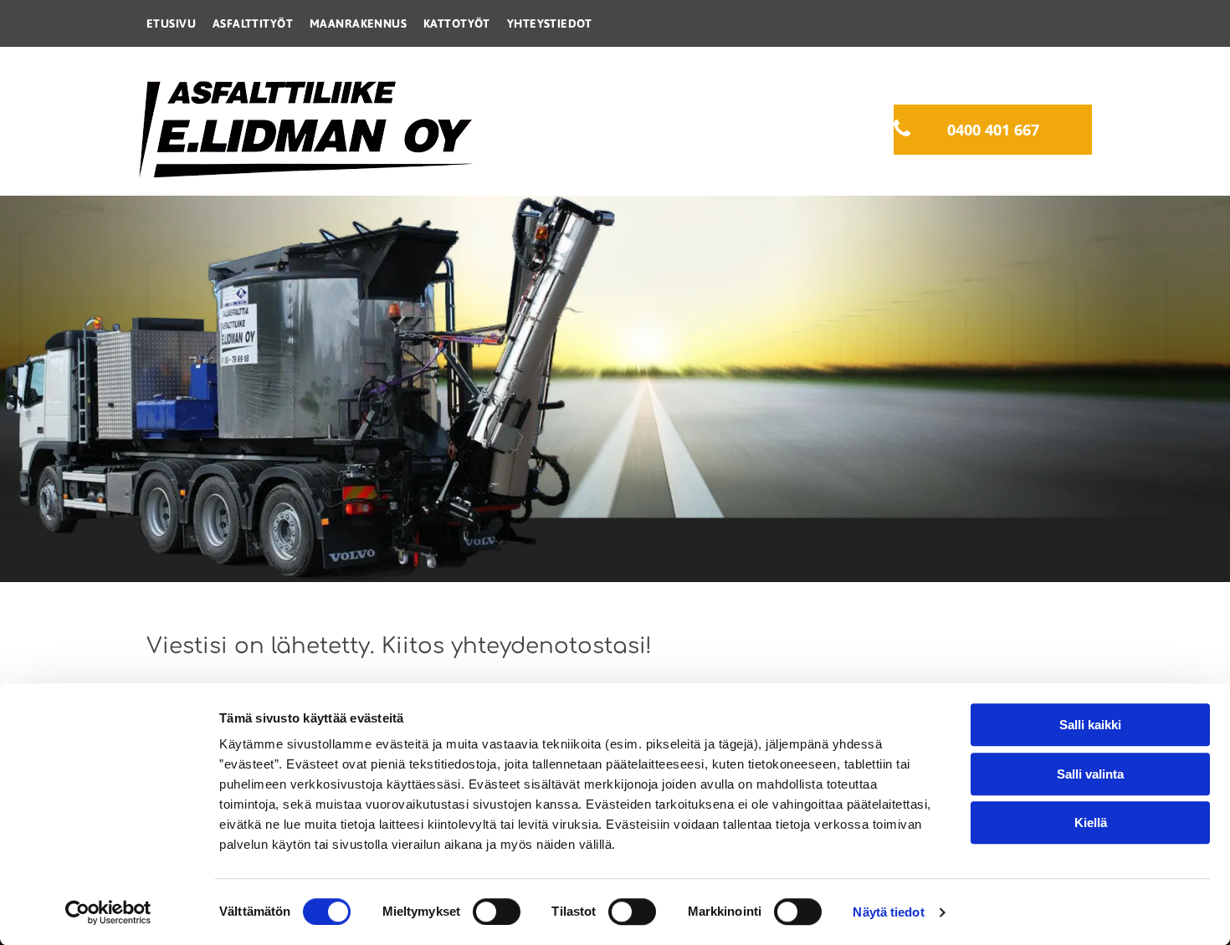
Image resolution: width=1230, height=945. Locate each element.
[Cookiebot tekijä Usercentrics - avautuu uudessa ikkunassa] (108, 912)
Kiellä (1090, 822)
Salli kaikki (1090, 725)
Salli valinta (1090, 774)
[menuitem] (171, 23)
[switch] (496, 911)
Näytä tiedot (888, 912)
